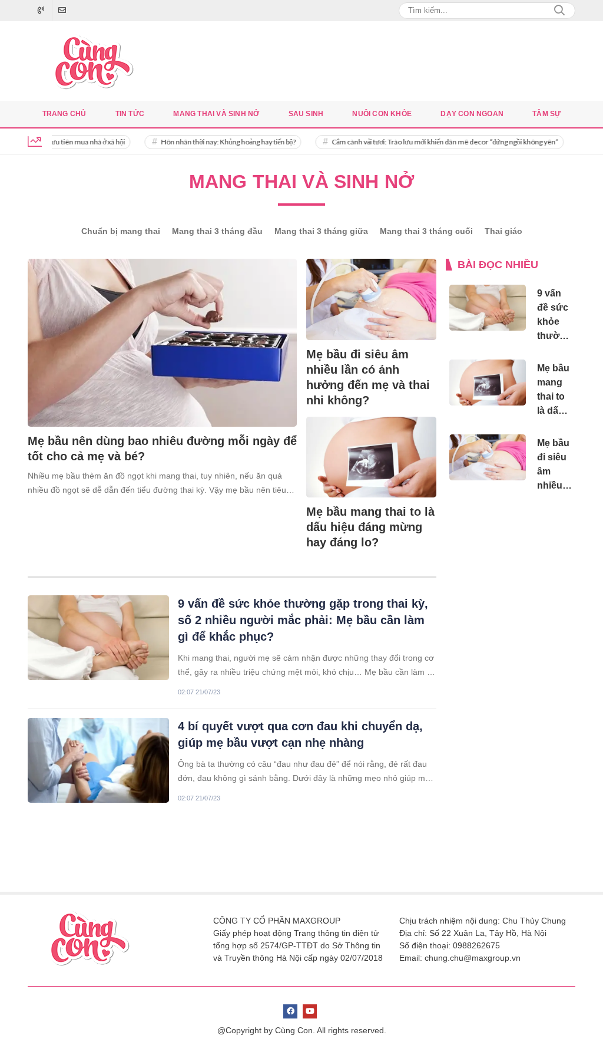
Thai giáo (503, 231)
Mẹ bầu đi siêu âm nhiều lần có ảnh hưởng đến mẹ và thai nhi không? (368, 377)
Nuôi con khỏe (382, 114)
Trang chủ (64, 114)
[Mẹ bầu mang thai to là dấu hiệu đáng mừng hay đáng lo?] (371, 457)
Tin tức (129, 114)
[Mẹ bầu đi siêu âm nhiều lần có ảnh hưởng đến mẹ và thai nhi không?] (371, 299)
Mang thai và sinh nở (216, 114)
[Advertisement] (511, 692)
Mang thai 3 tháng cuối (426, 231)
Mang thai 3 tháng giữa (321, 231)
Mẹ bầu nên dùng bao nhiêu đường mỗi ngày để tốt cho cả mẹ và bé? (162, 448)
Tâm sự (546, 114)
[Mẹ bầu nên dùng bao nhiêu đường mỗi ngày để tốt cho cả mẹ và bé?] (162, 343)
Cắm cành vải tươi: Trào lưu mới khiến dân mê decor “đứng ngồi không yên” (431, 141)
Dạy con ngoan (471, 114)
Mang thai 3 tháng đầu (217, 231)
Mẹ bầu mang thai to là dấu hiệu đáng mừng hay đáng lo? (370, 527)
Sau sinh (306, 114)
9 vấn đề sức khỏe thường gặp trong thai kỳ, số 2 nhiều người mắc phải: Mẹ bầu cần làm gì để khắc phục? (303, 620)
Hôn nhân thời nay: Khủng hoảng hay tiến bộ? (214, 141)
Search (559, 10)
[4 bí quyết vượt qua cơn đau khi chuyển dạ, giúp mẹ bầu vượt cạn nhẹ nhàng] (98, 760)
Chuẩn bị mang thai (120, 231)
